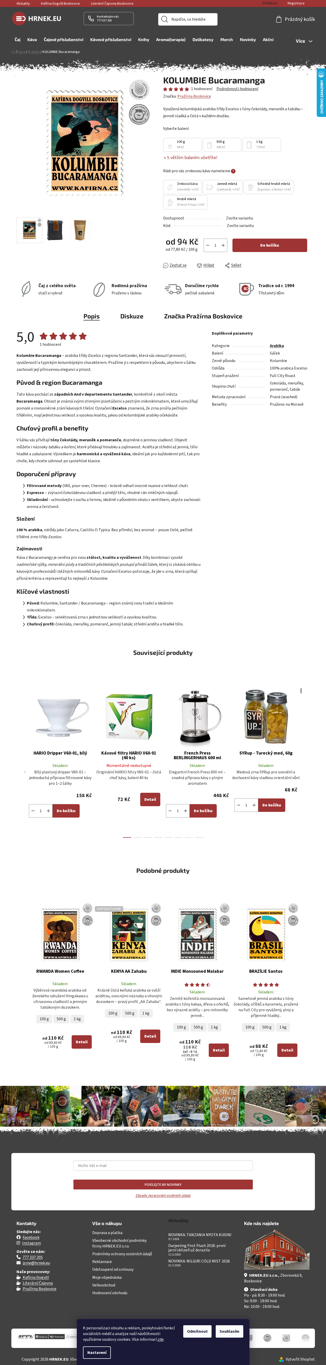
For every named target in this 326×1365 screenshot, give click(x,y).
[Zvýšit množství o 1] (223, 245)
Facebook (31, 1237)
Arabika (277, 346)
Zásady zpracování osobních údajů (163, 1195)
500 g (61, 1019)
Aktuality (23, 3)
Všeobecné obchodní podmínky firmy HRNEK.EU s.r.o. (119, 1243)
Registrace (296, 3)
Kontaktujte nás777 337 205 (108, 18)
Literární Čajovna (38, 1283)
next (306, 759)
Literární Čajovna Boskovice (112, 3)
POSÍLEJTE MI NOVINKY (163, 1184)
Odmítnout (197, 1331)
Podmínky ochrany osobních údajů (122, 1254)
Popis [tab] (91, 316)
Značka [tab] (203, 316)
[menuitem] (17, 39)
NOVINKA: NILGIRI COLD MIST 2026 (199, 1261)
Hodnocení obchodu (109, 1293)
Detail (150, 799)
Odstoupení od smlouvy (112, 1269)
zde (160, 1339)
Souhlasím (229, 1331)
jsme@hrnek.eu (36, 1263)
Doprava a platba (107, 1233)
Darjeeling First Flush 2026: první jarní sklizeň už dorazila (196, 1248)
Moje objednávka (107, 1277)
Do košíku (269, 245)
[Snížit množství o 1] (208, 245)
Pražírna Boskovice (194, 96)
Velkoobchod (103, 1285)
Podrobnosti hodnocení (237, 89)
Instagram (31, 1243)
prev (20, 759)
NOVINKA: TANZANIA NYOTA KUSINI (199, 1235)
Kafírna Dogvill (36, 1277)
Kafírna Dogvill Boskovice (60, 3)
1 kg (77, 1019)
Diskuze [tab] (132, 316)
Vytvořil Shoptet (300, 1359)
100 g (44, 1019)
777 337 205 (33, 1257)
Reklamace (102, 1262)
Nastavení (96, 1352)
